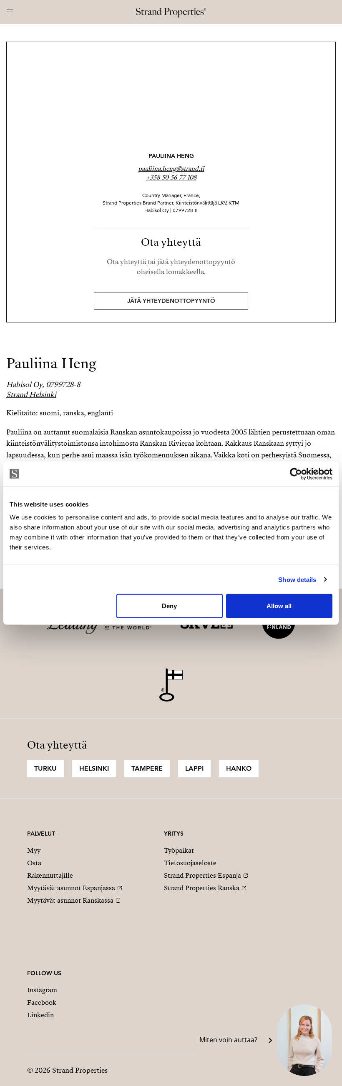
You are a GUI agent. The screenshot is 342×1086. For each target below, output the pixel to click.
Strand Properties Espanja (202, 875)
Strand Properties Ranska (201, 888)
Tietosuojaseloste (190, 863)
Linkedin (40, 1015)
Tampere (147, 768)
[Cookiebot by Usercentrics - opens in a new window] (295, 473)
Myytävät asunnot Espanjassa (71, 888)
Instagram (42, 990)
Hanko (238, 768)
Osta (34, 863)
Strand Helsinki (31, 394)
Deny (169, 605)
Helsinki (94, 768)
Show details (297, 579)
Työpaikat (179, 850)
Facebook (41, 1002)
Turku (45, 768)
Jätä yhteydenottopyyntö (171, 301)
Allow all (279, 605)
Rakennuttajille (50, 875)
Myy (33, 850)
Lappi (194, 768)
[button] (260, 1040)
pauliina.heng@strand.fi (171, 169)
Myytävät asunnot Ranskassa (70, 900)
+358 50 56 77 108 (171, 177)
